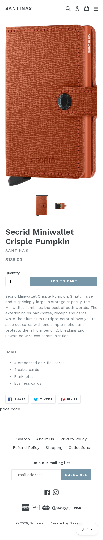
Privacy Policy (73, 439)
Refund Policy (26, 447)
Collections (79, 447)
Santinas (19, 8)
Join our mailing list (51, 463)
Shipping (54, 447)
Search (23, 439)
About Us (45, 439)
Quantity (13, 273)
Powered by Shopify (66, 523)
